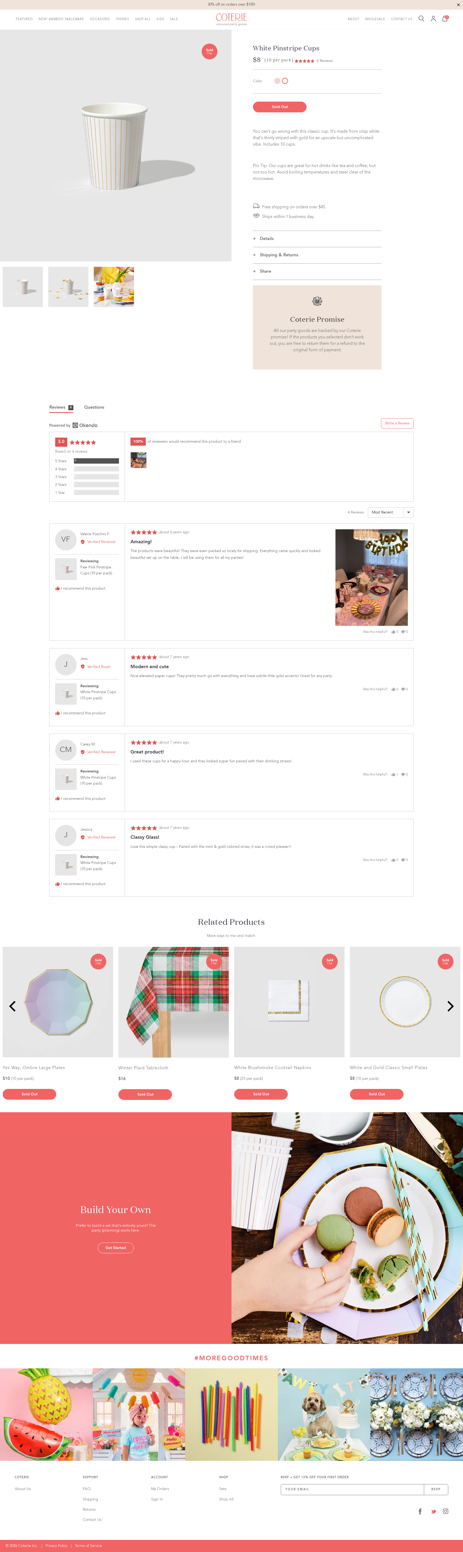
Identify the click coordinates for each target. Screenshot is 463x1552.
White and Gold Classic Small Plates (389, 1068)
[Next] (449, 1006)
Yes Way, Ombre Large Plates (34, 1068)
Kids (160, 19)
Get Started (116, 1248)
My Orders (160, 1489)
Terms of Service (88, 1546)
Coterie (22, 1477)
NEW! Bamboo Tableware (61, 19)
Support (90, 1477)
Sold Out (280, 107)
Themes (122, 19)
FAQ (87, 1489)
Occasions (100, 19)
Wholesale (375, 19)
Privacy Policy (56, 1546)
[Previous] (13, 1006)
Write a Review (397, 423)
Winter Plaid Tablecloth (143, 1068)
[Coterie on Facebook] (420, 1512)
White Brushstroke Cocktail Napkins (272, 1068)
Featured (24, 19)
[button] (313, 61)
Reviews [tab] (60, 407)
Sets (222, 1489)
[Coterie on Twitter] (433, 1512)
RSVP (436, 1489)
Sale (174, 19)
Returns (89, 1510)
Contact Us (401, 19)
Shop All (143, 19)
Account (159, 1477)
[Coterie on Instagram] (445, 1512)
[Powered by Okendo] (73, 425)
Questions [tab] (94, 407)
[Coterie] (231, 20)
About (353, 19)
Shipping (90, 1499)
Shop (223, 1477)
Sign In (157, 1499)
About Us (23, 1489)
